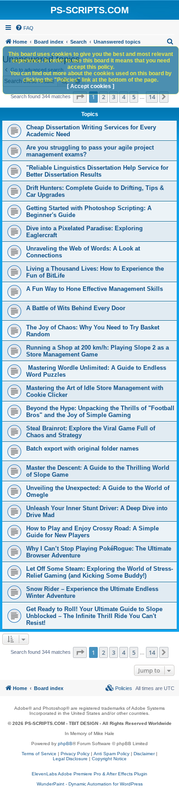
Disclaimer (144, 753)
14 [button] (152, 97)
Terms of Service (39, 753)
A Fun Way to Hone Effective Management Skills (94, 288)
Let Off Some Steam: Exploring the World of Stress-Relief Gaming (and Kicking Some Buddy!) (99, 572)
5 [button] (133, 97)
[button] (80, 96)
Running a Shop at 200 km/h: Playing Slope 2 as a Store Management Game (97, 351)
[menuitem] (24, 27)
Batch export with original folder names (82, 448)
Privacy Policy (75, 753)
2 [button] (103, 97)
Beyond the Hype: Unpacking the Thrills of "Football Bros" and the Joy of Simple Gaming (100, 411)
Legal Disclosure (70, 758)
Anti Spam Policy (111, 753)
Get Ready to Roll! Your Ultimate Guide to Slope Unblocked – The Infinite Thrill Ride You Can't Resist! (94, 616)
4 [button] (123, 97)
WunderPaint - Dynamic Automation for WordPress (90, 783)
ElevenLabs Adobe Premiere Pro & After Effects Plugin (89, 773)
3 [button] (113, 97)
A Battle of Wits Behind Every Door (75, 308)
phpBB (65, 743)
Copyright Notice (109, 758)
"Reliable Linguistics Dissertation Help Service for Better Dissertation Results (97, 171)
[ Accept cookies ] (90, 86)
